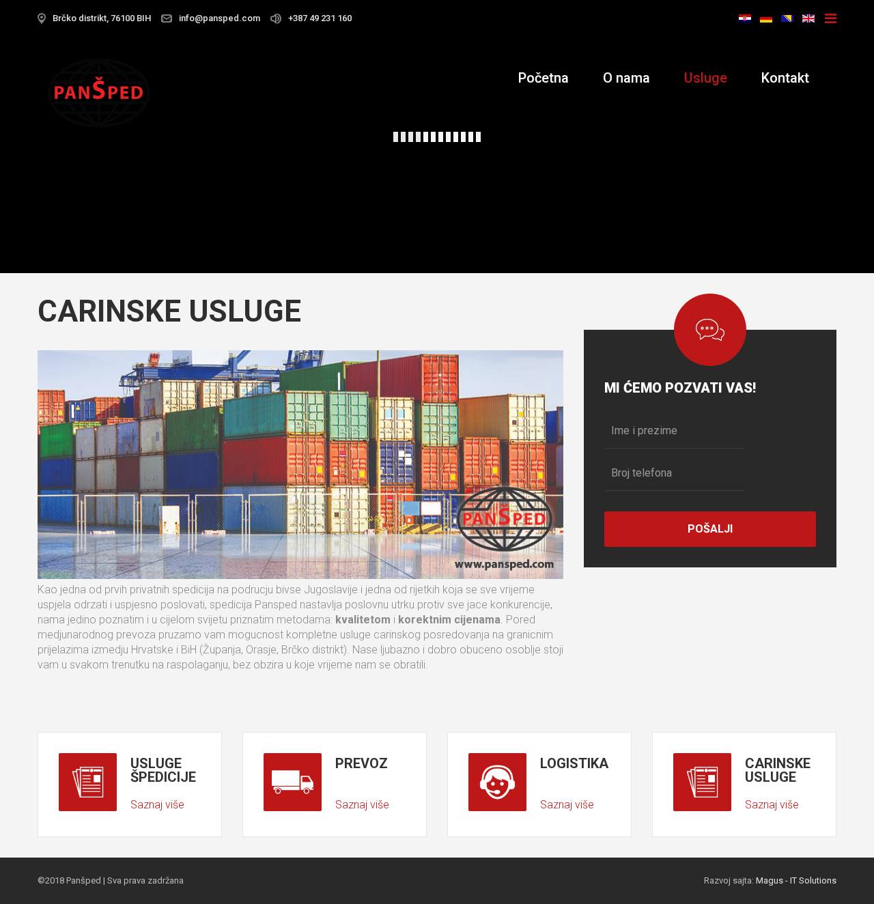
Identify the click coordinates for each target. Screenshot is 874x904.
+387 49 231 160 (320, 18)
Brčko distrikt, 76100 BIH (102, 18)
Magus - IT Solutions (796, 880)
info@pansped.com (219, 18)
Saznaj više (157, 804)
